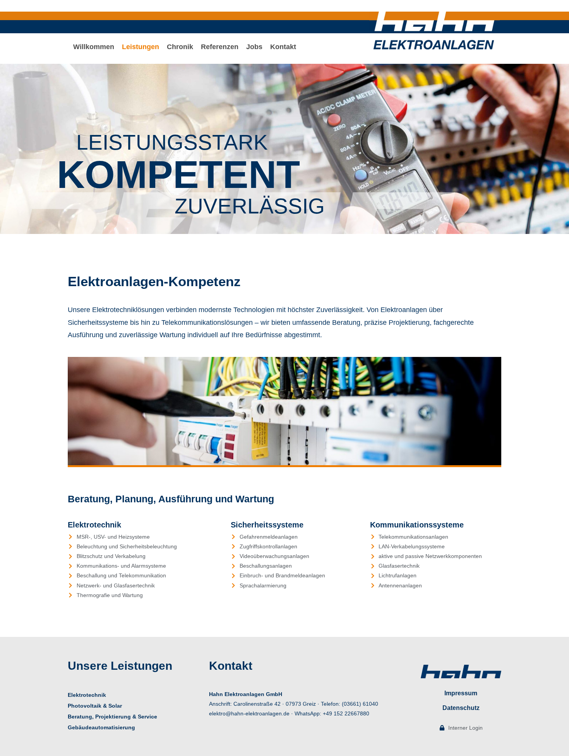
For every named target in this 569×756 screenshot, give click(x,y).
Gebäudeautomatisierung (101, 727)
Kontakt (283, 46)
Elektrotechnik (87, 695)
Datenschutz (461, 708)
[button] (140, 46)
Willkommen (93, 46)
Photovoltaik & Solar (95, 706)
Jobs (254, 46)
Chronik (180, 46)
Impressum (460, 693)
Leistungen (140, 46)
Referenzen (219, 46)
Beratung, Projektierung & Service (112, 716)
